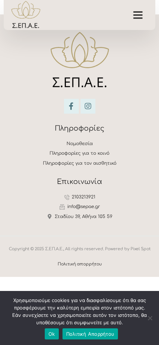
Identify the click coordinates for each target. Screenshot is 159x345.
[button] (138, 15)
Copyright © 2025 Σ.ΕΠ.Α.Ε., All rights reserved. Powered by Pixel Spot (79, 249)
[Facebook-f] (71, 106)
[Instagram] (88, 106)
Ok (51, 334)
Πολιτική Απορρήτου (90, 334)
